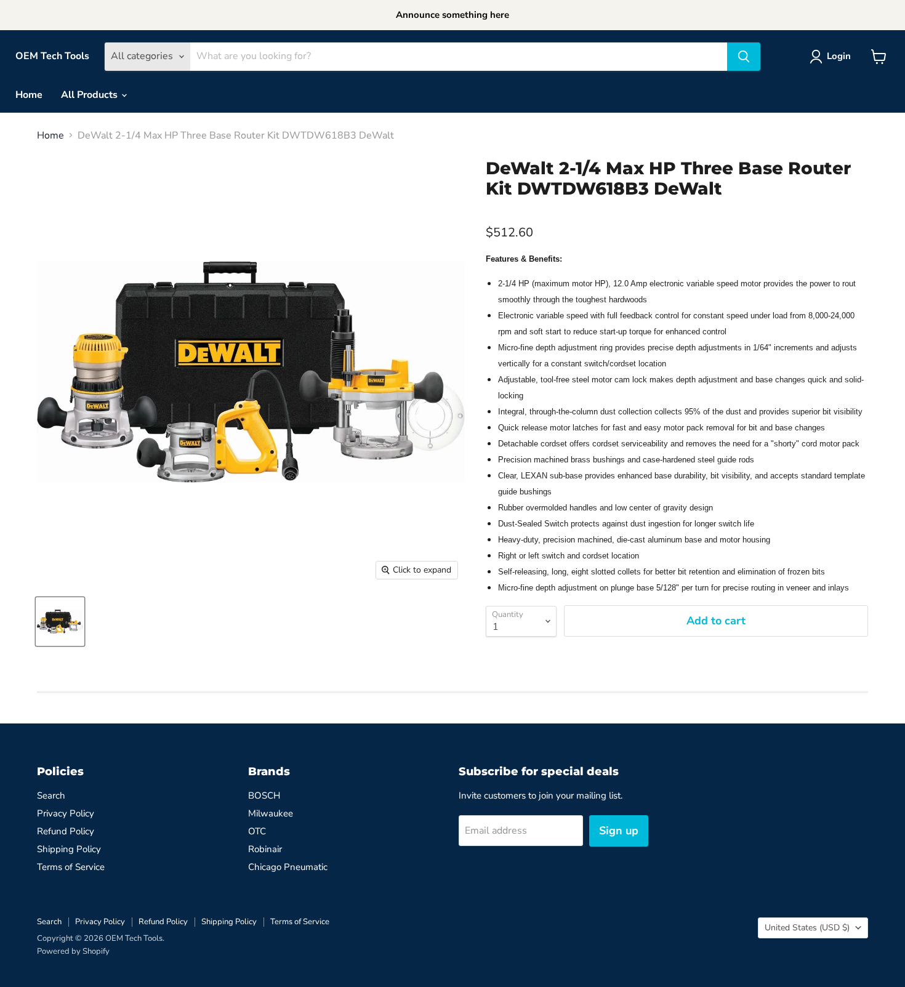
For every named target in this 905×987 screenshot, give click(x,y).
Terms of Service (71, 867)
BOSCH (264, 795)
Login (839, 56)
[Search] (743, 56)
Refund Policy (65, 831)
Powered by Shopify (73, 951)
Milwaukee (270, 813)
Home (28, 95)
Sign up (618, 830)
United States (807, 927)
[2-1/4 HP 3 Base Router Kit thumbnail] (60, 621)
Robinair (265, 849)
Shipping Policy (69, 849)
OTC (257, 831)
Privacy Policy (65, 813)
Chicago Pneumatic (288, 867)
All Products (90, 95)
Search (51, 795)
